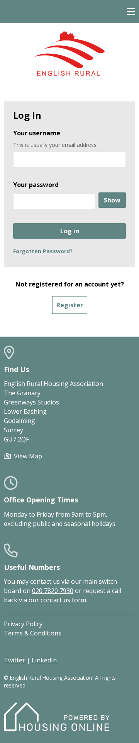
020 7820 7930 (52, 590)
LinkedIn (44, 660)
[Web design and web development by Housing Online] (57, 729)
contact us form (63, 600)
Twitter (14, 660)
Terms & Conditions (32, 633)
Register (69, 305)
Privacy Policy (23, 624)
